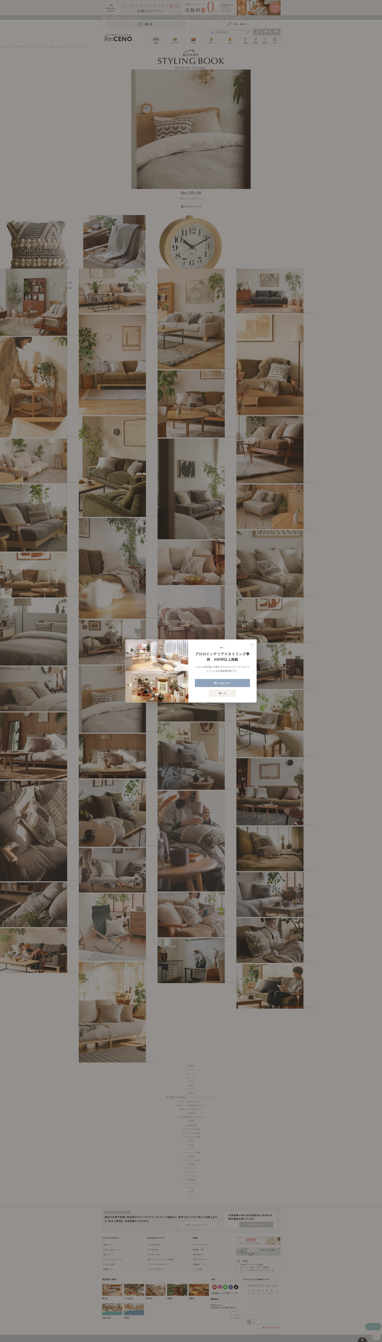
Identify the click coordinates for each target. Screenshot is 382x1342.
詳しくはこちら (222, 683)
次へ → (222, 693)
